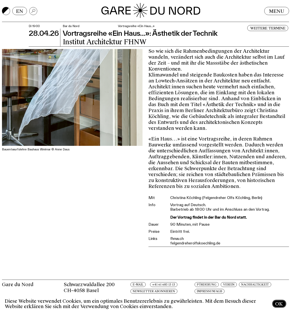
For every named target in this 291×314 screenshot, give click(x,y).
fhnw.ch (177, 238)
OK (279, 304)
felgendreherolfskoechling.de (195, 243)
